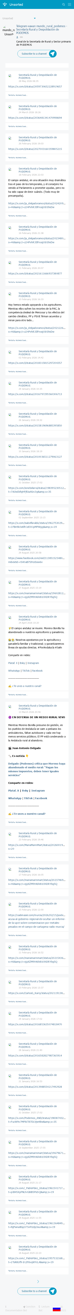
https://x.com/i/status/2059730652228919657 (35, 86)
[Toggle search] (63, 5)
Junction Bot (29, 1308)
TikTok (26, 670)
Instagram (33, 662)
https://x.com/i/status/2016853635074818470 (35, 1024)
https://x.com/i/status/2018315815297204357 (35, 362)
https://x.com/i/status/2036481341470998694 (35, 117)
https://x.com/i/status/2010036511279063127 (35, 456)
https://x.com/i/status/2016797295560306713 (35, 394)
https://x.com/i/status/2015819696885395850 (35, 425)
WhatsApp (14, 670)
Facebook (37, 670)
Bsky (23, 662)
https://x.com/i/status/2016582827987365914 (35, 1055)
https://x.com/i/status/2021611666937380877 (35, 273)
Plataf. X (12, 662)
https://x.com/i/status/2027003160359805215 (35, 148)
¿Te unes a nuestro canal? (26, 685)
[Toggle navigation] (68, 5)
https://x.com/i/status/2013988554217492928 (35, 1086)
